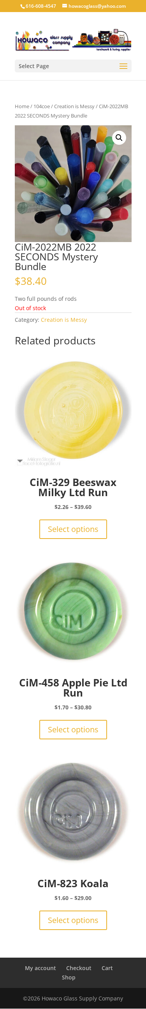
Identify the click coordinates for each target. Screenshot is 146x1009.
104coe (41, 106)
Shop (69, 977)
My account (40, 968)
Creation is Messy (74, 106)
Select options (73, 529)
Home (22, 106)
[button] (119, 138)
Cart (107, 968)
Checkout (78, 968)
